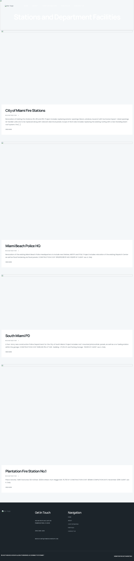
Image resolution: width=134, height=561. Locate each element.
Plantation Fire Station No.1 (25, 471)
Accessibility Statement (36, 555)
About (35, 6)
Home (26, 6)
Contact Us (79, 6)
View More (8, 129)
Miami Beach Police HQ (22, 245)
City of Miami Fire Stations (25, 110)
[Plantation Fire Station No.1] (67, 414)
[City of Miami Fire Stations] (67, 67)
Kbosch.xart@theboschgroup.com (46, 539)
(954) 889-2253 (40, 531)
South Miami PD (17, 335)
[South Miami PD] (67, 302)
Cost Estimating (50, 6)
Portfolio (65, 6)
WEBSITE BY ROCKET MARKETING (123, 556)
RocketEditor (11, 115)
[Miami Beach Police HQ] (67, 191)
